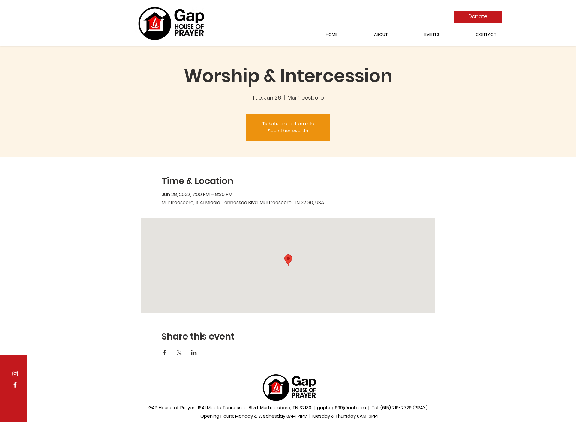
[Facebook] (15, 384)
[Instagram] (15, 373)
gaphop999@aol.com (341, 407)
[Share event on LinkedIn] (194, 352)
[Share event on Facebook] (164, 352)
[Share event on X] (179, 352)
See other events (288, 130)
